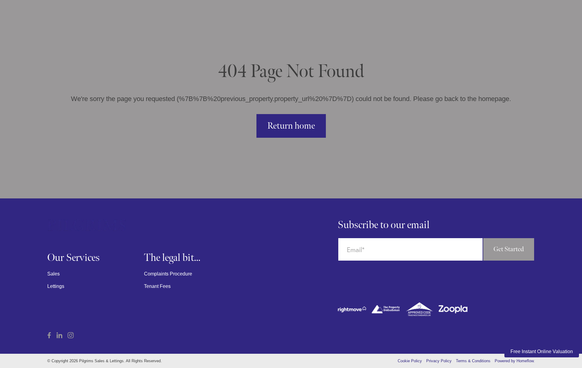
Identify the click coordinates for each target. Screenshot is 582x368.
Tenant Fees (157, 286)
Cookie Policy (410, 361)
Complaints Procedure (168, 273)
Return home (291, 125)
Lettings (55, 286)
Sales (53, 273)
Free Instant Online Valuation (541, 351)
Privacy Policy (439, 361)
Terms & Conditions (473, 361)
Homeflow (525, 361)
